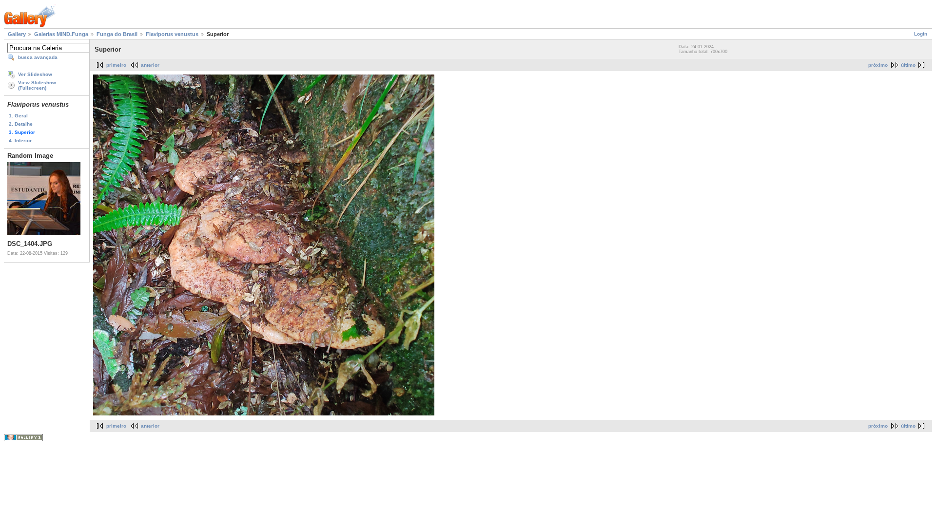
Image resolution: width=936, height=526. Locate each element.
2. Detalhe (21, 124)
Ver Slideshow (35, 74)
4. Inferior (20, 140)
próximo (878, 65)
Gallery (17, 34)
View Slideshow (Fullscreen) (37, 85)
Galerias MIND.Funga (61, 34)
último (908, 65)
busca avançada (38, 57)
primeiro (116, 65)
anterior (150, 65)
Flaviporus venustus (172, 34)
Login (920, 34)
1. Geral (18, 115)
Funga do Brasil (117, 34)
